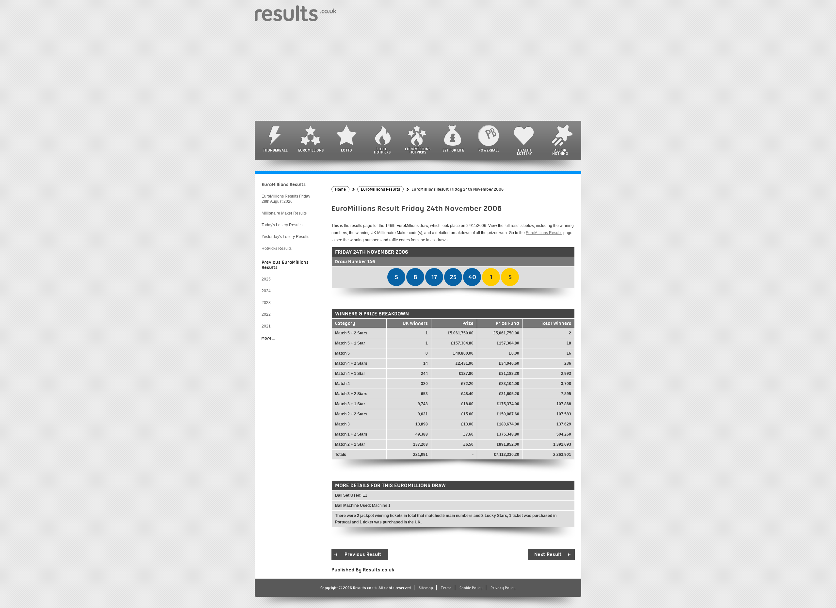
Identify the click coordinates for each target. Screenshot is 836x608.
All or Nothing (560, 152)
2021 (266, 326)
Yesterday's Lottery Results (285, 236)
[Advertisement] (418, 72)
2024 (266, 291)
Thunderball (275, 150)
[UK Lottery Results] (295, 13)
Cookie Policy (471, 587)
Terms (446, 587)
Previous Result (363, 554)
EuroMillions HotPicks (417, 150)
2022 (266, 314)
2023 (266, 302)
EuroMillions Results (544, 233)
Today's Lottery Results (282, 225)
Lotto (346, 150)
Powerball (488, 150)
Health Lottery (524, 152)
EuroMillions (311, 150)
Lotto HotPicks (382, 150)
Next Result (548, 554)
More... (268, 338)
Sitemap (426, 587)
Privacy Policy (503, 587)
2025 (266, 279)
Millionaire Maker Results (284, 213)
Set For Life (453, 150)
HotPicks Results (277, 248)
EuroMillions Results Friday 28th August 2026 (286, 199)
